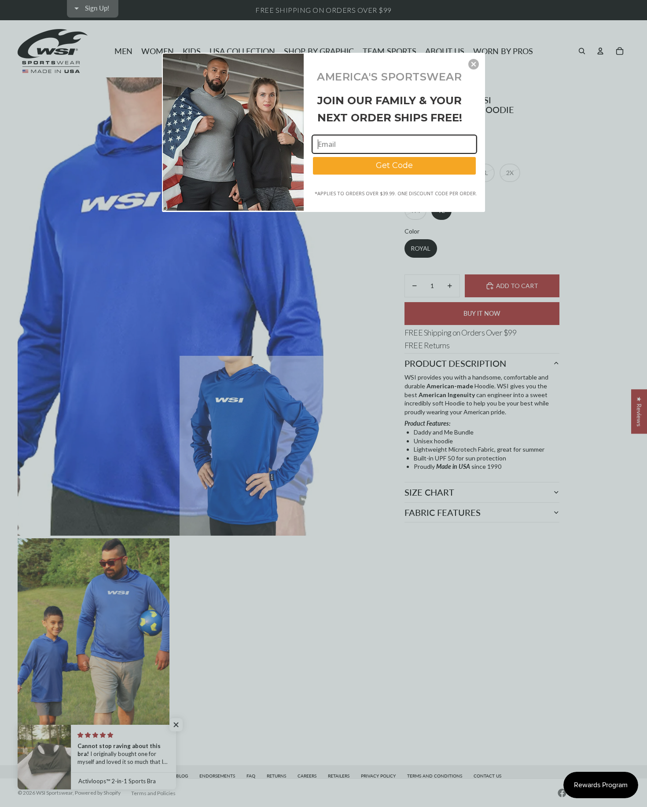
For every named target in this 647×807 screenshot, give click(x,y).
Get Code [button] (394, 165)
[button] (473, 64)
